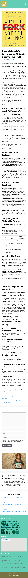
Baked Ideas (13, 574)
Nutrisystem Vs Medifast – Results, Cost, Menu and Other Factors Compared (13, 498)
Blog (5, 395)
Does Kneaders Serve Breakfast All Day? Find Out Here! (13, 508)
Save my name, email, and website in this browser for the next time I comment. (13, 440)
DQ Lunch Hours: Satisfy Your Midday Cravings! (14, 511)
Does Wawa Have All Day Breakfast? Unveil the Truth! (13, 505)
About (23, 574)
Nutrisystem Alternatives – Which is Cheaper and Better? (13, 501)
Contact (19, 574)
